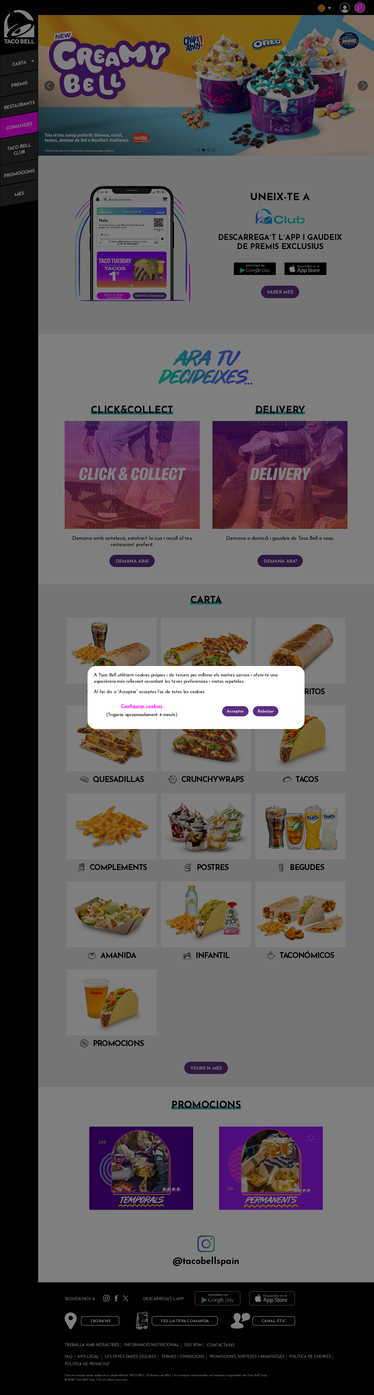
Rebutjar (265, 711)
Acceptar (235, 711)
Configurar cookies (141, 706)
